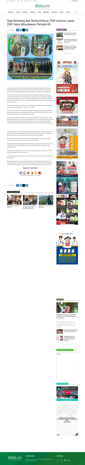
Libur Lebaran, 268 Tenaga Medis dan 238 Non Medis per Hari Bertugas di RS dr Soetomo (29, 207)
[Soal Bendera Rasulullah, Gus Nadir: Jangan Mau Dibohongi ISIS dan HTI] (59, 41)
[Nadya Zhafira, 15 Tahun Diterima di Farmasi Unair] (46, 200)
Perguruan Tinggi (26, 204)
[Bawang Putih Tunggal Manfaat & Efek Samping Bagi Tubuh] (59, 331)
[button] (76, 12)
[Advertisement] (30, 84)
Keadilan (25, 12)
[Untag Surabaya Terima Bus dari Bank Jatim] (14, 200)
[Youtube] (77, 1)
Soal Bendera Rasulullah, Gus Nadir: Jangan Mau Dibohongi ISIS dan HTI (70, 41)
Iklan (18, 0)
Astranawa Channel (27, 0)
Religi (61, 12)
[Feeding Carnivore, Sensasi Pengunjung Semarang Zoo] (59, 34)
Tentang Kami (34, 0)
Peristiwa (10, 12)
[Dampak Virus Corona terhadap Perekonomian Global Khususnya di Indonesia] (67, 307)
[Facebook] (70, 1)
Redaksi (21, 0)
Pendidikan (46, 12)
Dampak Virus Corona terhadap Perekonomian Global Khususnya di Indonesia (66, 316)
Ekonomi (32, 12)
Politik (18, 12)
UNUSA (39, 12)
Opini (58, 312)
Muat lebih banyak (66, 53)
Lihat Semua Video (67, 399)
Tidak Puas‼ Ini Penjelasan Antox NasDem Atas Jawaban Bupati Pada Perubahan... (70, 47)
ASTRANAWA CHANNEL (62, 383)
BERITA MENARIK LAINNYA (13, 192)
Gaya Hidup (54, 12)
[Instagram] (73, 1)
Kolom (67, 12)
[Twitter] (75, 1)
